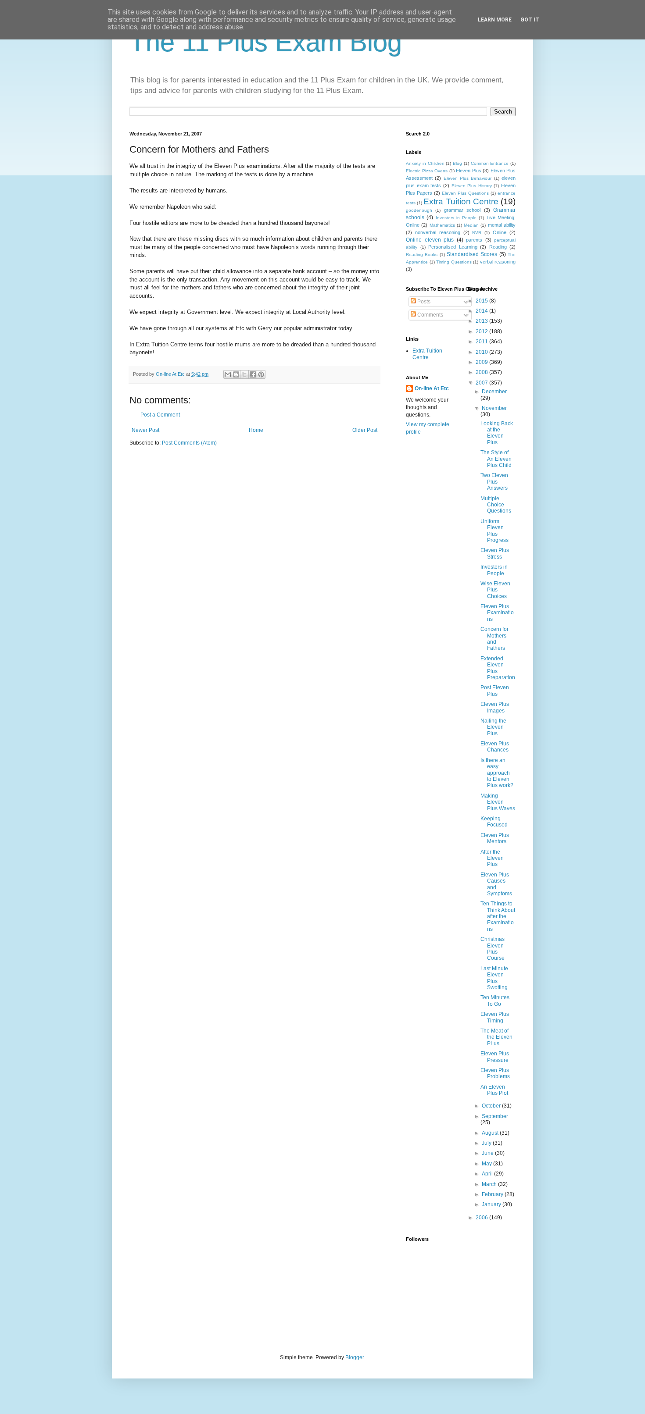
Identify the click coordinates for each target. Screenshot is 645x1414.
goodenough (419, 210)
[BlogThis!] (236, 374)
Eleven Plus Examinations (497, 612)
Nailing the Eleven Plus (493, 727)
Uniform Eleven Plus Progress (494, 530)
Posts (423, 302)
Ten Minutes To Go (494, 1000)
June (488, 1153)
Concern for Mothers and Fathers (494, 638)
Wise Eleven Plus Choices (495, 590)
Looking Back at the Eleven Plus (496, 432)
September (495, 1116)
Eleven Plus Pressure (494, 1057)
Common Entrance (490, 163)
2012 (482, 331)
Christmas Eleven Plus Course (492, 948)
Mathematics (442, 225)
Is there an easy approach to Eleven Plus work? (496, 773)
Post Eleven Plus (494, 690)
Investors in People (456, 217)
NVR (476, 232)
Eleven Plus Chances (494, 747)
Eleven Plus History (472, 185)
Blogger (354, 1357)
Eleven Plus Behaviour (468, 178)
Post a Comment (160, 415)
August (491, 1133)
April (488, 1174)
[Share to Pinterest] (261, 374)
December (494, 391)
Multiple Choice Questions (495, 504)
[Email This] (227, 374)
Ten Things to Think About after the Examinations (497, 916)
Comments (429, 315)
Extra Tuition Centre (460, 201)
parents (474, 239)
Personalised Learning (452, 246)
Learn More (495, 20)
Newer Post (145, 430)
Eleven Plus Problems (495, 1073)
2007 (482, 383)
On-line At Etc (432, 388)
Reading (498, 246)
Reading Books (421, 254)
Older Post (364, 430)
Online (499, 232)
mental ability (502, 225)
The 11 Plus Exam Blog (265, 42)
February (493, 1194)
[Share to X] (244, 374)
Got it (529, 20)
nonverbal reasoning (437, 232)
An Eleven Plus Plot (494, 1090)
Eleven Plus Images (494, 707)
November (494, 408)
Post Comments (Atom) (189, 443)
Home (256, 430)
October (492, 1106)
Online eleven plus (430, 240)
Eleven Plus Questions (465, 193)
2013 (482, 321)
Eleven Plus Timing (494, 1017)
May (487, 1164)
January (492, 1204)
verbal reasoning (498, 261)
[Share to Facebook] (252, 374)
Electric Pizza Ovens (427, 170)
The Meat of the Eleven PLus (496, 1037)
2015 (482, 301)
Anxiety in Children (425, 163)
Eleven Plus (468, 170)
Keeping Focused (494, 822)
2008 (482, 372)
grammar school (462, 210)
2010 (482, 352)
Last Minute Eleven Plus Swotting (494, 977)
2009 (482, 362)
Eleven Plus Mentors (494, 838)
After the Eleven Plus (492, 858)
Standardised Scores (472, 254)
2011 (482, 341)
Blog (457, 163)
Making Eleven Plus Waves (497, 802)
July (487, 1143)
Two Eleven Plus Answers (494, 481)
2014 (482, 311)
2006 (482, 1218)
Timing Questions (454, 262)
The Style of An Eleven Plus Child (496, 458)
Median (471, 225)
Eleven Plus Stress (494, 553)
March (490, 1184)
